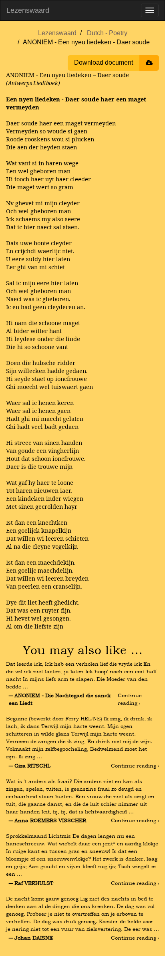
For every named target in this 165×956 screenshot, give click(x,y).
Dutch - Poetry (107, 33)
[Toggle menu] (150, 10)
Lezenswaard (27, 10)
